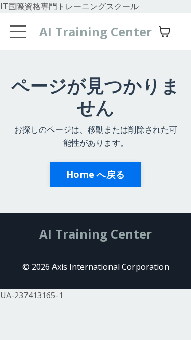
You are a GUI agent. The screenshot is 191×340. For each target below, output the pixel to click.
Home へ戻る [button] (95, 174)
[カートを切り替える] (164, 31)
